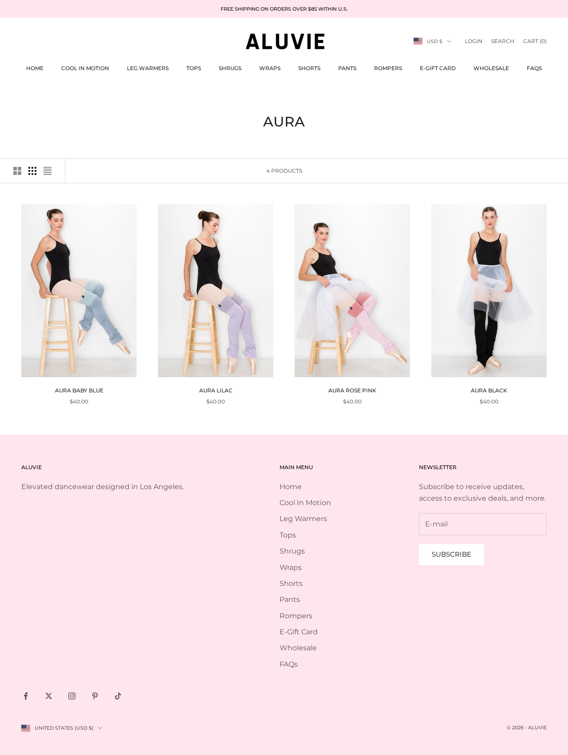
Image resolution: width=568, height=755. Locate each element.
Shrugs (230, 68)
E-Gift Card (438, 68)
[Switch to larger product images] (17, 171)
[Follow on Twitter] (48, 696)
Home (34, 68)
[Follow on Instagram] (71, 696)
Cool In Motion (85, 68)
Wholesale (491, 68)
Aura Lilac (216, 390)
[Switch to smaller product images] (32, 171)
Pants (347, 68)
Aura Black (489, 390)
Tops (193, 68)
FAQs (534, 68)
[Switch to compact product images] (47, 171)
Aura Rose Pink (352, 390)
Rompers (388, 68)
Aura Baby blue (79, 390)
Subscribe (451, 554)
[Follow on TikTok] (118, 696)
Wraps (269, 68)
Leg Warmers (148, 68)
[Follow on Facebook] (25, 696)
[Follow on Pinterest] (95, 696)
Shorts (309, 68)
